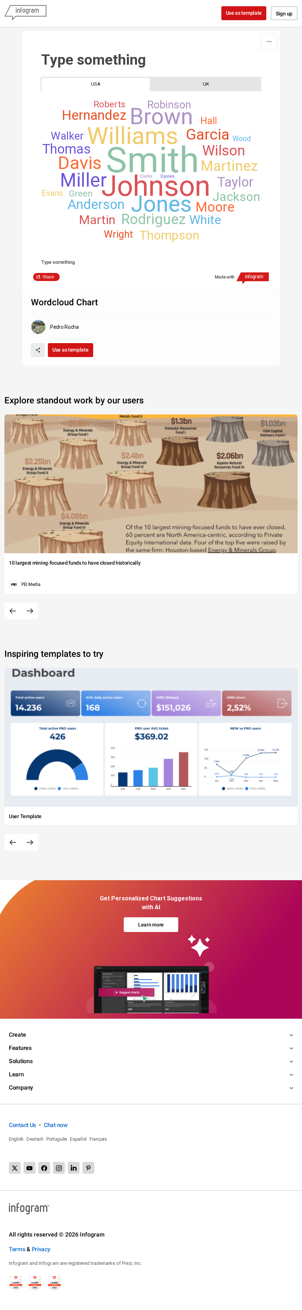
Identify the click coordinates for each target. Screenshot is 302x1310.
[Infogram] (25, 13)
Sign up (284, 14)
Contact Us (22, 1125)
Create (17, 1034)
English (16, 1139)
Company (21, 1087)
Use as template (244, 13)
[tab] (96, 84)
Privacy (41, 1249)
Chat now (56, 1125)
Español (78, 1139)
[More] (269, 41)
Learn (16, 1074)
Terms (17, 1249)
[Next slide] (30, 611)
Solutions (20, 1061)
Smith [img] (152, 160)
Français (98, 1139)
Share (48, 277)
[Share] (38, 350)
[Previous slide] (13, 611)
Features (20, 1047)
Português (56, 1139)
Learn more (151, 925)
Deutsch (35, 1139)
